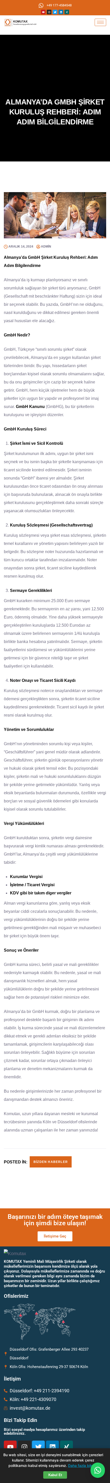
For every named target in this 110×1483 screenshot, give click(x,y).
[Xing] (66, 12)
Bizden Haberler (51, 1162)
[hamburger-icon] (100, 22)
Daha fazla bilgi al (83, 1465)
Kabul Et (55, 1475)
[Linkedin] (61, 12)
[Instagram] (49, 12)
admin (46, 246)
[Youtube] (43, 12)
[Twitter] (55, 12)
